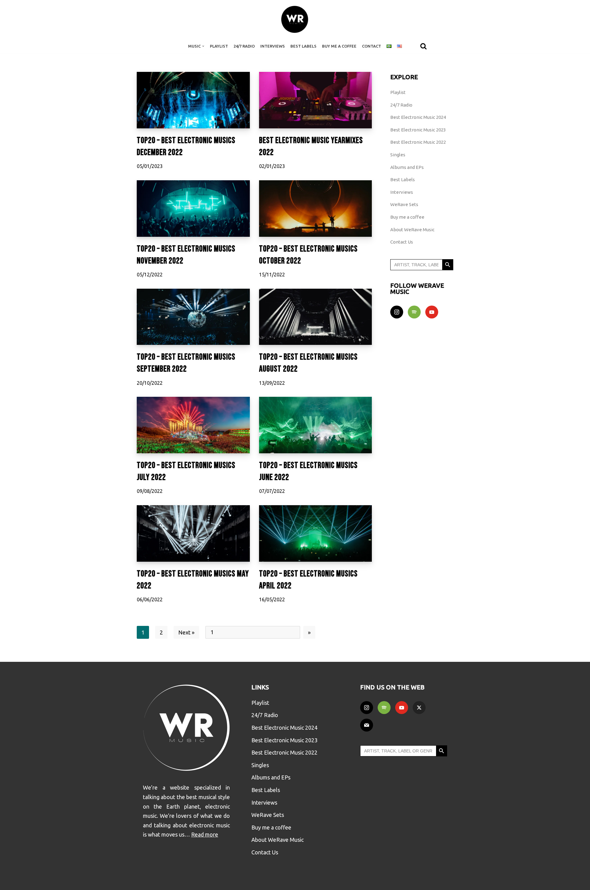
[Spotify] (414, 312)
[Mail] (366, 725)
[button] (203, 46)
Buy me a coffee (407, 217)
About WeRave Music (412, 229)
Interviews (272, 46)
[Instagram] (396, 312)
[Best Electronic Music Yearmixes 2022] (315, 100)
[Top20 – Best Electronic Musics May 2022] (193, 533)
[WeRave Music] (295, 19)
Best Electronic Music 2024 (418, 117)
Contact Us (401, 241)
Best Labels (303, 46)
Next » (186, 632)
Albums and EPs (407, 167)
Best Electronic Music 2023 (418, 129)
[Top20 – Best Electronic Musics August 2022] (315, 317)
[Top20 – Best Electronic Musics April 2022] (315, 533)
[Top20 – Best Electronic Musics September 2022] (193, 317)
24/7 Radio (244, 46)
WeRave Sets (404, 204)
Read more (204, 834)
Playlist (219, 46)
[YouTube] (431, 312)
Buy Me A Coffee (339, 46)
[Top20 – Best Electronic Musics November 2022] (193, 208)
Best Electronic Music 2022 (418, 142)
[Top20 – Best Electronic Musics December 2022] (193, 100)
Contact (371, 46)
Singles (397, 154)
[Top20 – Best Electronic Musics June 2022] (315, 425)
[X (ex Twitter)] (419, 707)
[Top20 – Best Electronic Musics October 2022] (315, 208)
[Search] (423, 46)
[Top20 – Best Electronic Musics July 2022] (193, 425)
